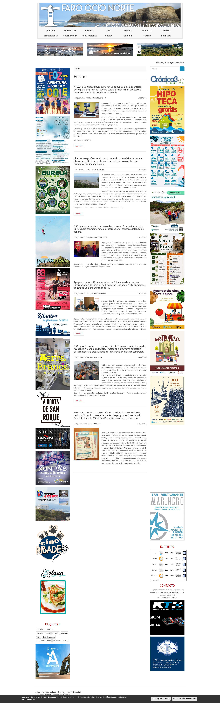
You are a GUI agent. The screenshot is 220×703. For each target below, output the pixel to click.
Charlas (89, 30)
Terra (38, 637)
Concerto (94, 169)
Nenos (86, 357)
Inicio (78, 68)
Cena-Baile (41, 629)
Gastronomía (70, 35)
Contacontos (96, 237)
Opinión (128, 35)
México (65, 641)
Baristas (64, 633)
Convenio (95, 98)
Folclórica (57, 641)
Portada (51, 30)
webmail (53, 692)
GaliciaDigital (76, 692)
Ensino (103, 98)
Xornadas (102, 293)
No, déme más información (184, 699)
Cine (108, 30)
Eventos (166, 30)
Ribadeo (87, 293)
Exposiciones (51, 35)
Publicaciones (89, 35)
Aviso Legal (40, 692)
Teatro (147, 35)
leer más (79, 146)
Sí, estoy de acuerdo (161, 699)
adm (47, 692)
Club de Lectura (49, 637)
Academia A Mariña (44, 641)
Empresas (166, 35)
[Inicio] (110, 15)
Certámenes (70, 30)
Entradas (55, 633)
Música (108, 35)
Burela (86, 169)
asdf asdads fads (43, 633)
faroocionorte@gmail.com (167, 597)
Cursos (128, 30)
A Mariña (87, 98)
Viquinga (50, 629)
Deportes (147, 30)
